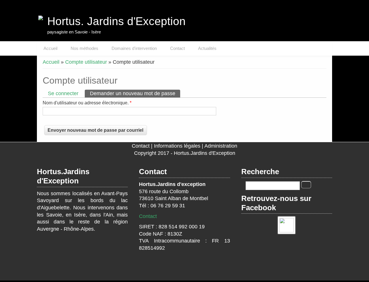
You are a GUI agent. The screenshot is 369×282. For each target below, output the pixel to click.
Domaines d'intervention (134, 48)
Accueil (50, 48)
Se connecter (63, 93)
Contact (177, 48)
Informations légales (177, 146)
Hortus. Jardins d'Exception (116, 21)
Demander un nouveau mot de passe (135, 93)
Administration (220, 146)
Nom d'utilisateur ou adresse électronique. (87, 102)
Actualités (207, 48)
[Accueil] (41, 18)
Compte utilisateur (86, 62)
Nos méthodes (84, 48)
